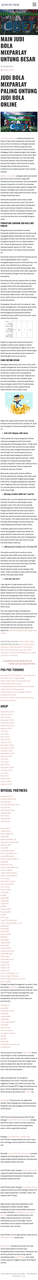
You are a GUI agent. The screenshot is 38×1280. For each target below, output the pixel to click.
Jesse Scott (8, 70)
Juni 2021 (5, 773)
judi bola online (9, 655)
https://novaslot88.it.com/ (11, 923)
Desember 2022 (7, 745)
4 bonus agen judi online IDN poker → (22, 663)
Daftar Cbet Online (10, 4)
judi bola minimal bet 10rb (22, 652)
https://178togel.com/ (10, 973)
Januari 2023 (6, 742)
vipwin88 (4, 848)
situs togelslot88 (8, 1022)
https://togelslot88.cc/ (10, 859)
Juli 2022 (4, 759)
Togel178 (5, 903)
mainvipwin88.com (8, 839)
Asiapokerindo (7, 796)
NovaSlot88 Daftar (8, 799)
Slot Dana (5, 917)
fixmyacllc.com (7, 864)
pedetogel (5, 926)
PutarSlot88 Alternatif (10, 804)
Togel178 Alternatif (9, 920)
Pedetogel (5, 962)
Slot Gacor (5, 816)
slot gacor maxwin (8, 1033)
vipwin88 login (7, 953)
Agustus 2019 (6, 784)
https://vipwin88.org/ (9, 867)
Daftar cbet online (8, 176)
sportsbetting (26, 641)
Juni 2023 (5, 734)
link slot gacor (6, 870)
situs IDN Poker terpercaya (18, 1136)
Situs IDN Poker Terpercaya (18, 1120)
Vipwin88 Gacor (7, 959)
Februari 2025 (6, 714)
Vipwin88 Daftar (7, 1011)
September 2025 (7, 711)
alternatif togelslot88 (10, 842)
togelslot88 (5, 845)
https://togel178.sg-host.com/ (13, 979)
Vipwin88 (5, 836)
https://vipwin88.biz (9, 875)
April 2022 (5, 764)
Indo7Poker (5, 1027)
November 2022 (7, 748)
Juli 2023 (4, 731)
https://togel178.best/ (10, 976)
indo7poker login (8, 810)
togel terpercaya (7, 951)
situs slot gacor (7, 1030)
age (22, 644)
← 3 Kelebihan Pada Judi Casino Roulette (16, 661)
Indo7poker (5, 807)
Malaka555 (5, 1005)
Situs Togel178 (7, 834)
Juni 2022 (5, 762)
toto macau (5, 878)
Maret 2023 (6, 739)
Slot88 (3, 895)
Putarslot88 (6, 889)
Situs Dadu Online (29, 1170)
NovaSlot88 (6, 802)
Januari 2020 (6, 781)
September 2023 (7, 725)
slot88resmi (6, 1047)
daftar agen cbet (10, 650)
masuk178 (5, 970)
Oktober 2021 (7, 770)
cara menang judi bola (20, 647)
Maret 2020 (6, 778)
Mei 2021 (5, 776)
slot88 (3, 914)
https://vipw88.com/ (9, 853)
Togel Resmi (6, 831)
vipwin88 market (7, 850)
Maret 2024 (6, 717)
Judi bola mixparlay (9, 138)
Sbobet (4, 1039)
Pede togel (5, 828)
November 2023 (7, 723)
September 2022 (7, 753)
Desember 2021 (7, 767)
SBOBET (4, 937)
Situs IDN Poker (7, 1237)
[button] (35, 4)
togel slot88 (6, 934)
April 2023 (5, 737)
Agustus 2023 (6, 728)
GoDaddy (22, 1276)
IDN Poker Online (8, 881)
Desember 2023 (7, 720)
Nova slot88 (6, 981)
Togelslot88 (6, 813)
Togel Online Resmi (9, 873)
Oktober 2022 (7, 750)
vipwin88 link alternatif (10, 1044)
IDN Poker (5, 956)
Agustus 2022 (6, 756)
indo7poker (5, 821)
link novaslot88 (7, 884)
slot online (13, 987)
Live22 (28, 1092)
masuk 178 (5, 965)
